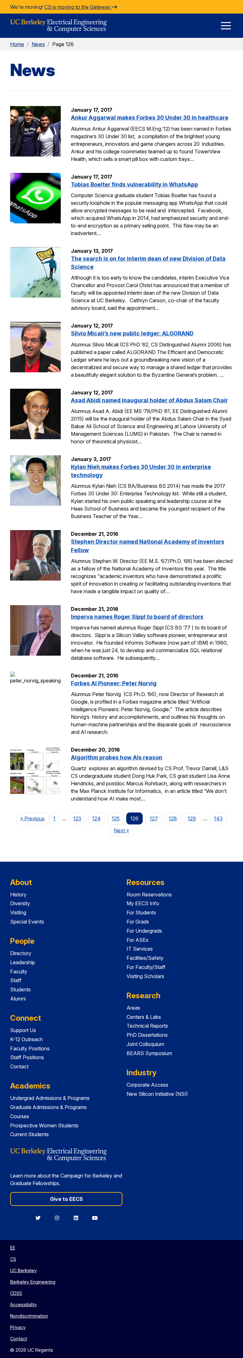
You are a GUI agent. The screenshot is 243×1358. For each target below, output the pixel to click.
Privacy (18, 1327)
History (18, 894)
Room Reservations (149, 894)
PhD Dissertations (147, 1035)
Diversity (20, 903)
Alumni (18, 998)
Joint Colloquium (145, 1044)
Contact (19, 1066)
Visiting (18, 912)
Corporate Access (147, 1085)
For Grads (138, 921)
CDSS (16, 1293)
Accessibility (23, 1304)
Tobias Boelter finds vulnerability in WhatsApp (134, 184)
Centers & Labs (144, 1017)
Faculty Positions (30, 1048)
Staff (16, 980)
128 (173, 818)
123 (77, 818)
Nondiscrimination (29, 1316)
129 (192, 818)
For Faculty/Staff (146, 967)
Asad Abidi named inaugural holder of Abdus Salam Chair (149, 400)
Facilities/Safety (145, 958)
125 (116, 818)
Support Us (23, 1030)
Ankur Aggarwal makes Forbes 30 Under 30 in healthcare (149, 117)
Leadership (22, 962)
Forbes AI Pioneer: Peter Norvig (114, 683)
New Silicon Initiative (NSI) (157, 1094)
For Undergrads (144, 931)
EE (12, 1247)
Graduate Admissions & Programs (48, 1107)
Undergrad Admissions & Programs (50, 1098)
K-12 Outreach (26, 1039)
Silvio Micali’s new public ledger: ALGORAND (132, 333)
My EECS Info (143, 903)
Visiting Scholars (145, 976)
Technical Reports (147, 1026)
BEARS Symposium (149, 1053)
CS (13, 1259)
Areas (133, 1008)
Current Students (29, 1134)
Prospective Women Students (44, 1125)
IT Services (140, 949)
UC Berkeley (23, 1270)
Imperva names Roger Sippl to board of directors (137, 616)
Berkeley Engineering (32, 1281)
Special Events (27, 921)
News (38, 44)
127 (154, 818)
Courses (19, 1116)
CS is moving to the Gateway (78, 7)
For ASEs (137, 940)
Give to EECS (66, 1199)
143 (218, 818)
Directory (20, 953)
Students (20, 989)
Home (17, 44)
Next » (123, 830)
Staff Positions (27, 1057)
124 (96, 818)
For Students (141, 912)
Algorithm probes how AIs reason (116, 757)
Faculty (18, 971)
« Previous (34, 818)
